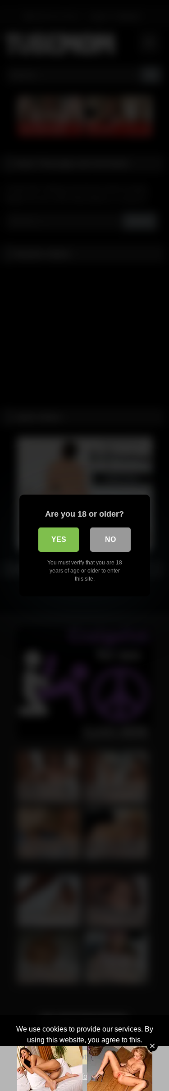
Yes (58, 539)
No (110, 539)
